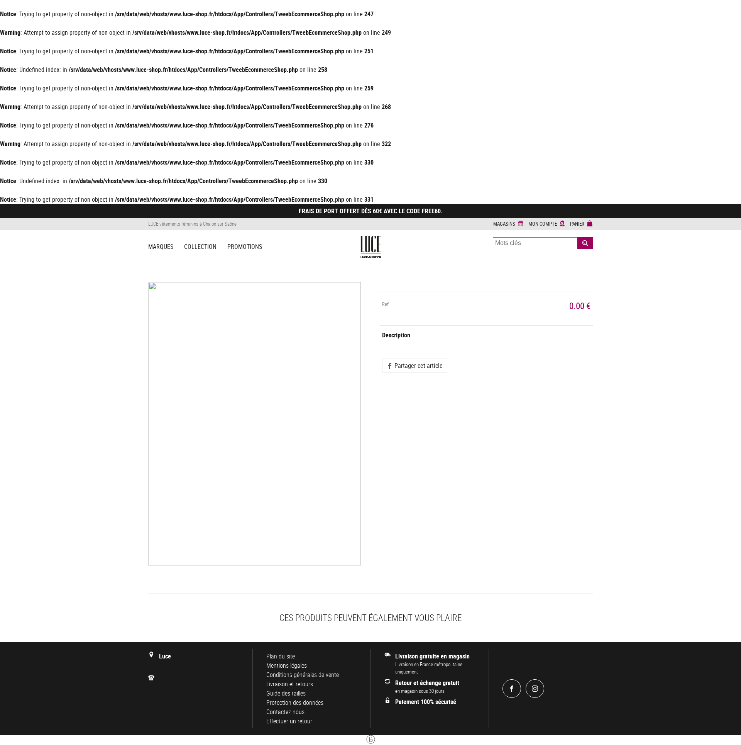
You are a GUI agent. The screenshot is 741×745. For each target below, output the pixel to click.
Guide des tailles (286, 693)
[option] (254, 428)
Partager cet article (418, 365)
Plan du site (280, 656)
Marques (160, 246)
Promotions (244, 246)
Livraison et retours (289, 684)
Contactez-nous (285, 712)
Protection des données (294, 702)
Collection (200, 246)
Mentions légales (286, 665)
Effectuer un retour (289, 721)
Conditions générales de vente (302, 674)
